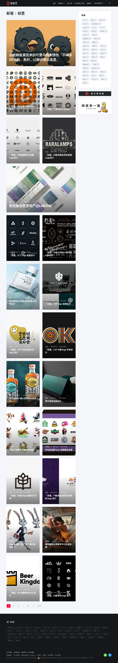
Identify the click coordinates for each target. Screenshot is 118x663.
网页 (94, 72)
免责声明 (24, 652)
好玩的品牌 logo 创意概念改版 (58, 450)
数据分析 (86, 64)
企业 (95, 35)
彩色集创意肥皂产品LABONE (30, 206)
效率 (93, 61)
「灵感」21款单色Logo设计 (58, 109)
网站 (85, 72)
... (23, 606)
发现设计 (61, 3)
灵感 (85, 68)
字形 (94, 49)
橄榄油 (100, 637)
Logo (10, 103)
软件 (103, 79)
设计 (94, 79)
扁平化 (103, 53)
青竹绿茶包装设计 (53, 401)
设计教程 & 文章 (79, 3)
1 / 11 (39, 606)
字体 (103, 46)
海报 (96, 64)
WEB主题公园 (25, 655)
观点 (85, 79)
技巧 (85, 57)
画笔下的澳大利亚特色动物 (21, 450)
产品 (86, 35)
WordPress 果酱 (75, 658)
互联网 (103, 31)
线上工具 (95, 68)
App (93, 20)
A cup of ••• (33, 655)
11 (28, 606)
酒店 (85, 83)
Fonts (102, 20)
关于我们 (9, 652)
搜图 (103, 57)
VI (102, 27)
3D (85, 20)
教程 (17, 640)
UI (94, 27)
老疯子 (39, 655)
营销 (101, 75)
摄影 (85, 61)
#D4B (9, 640)
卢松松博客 (50, 655)
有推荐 (89, 3)
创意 (97, 38)
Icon (85, 24)
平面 (85, 53)
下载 (94, 31)
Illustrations (96, 24)
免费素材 (86, 38)
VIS (85, 31)
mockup (90, 637)
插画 (94, 57)
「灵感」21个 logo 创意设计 (22, 255)
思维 (94, 53)
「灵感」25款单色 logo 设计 (58, 596)
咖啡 (95, 42)
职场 (103, 72)
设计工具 (69, 3)
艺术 (85, 75)
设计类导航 (17, 655)
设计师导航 (97, 3)
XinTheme (66, 658)
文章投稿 (17, 652)
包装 (10, 202)
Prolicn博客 (58, 655)
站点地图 (31, 652)
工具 (103, 49)
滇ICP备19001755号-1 (31, 658)
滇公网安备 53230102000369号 (48, 658)
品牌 (86, 46)
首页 (54, 3)
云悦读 (44, 655)
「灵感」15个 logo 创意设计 (58, 304)
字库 (85, 49)
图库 (95, 46)
